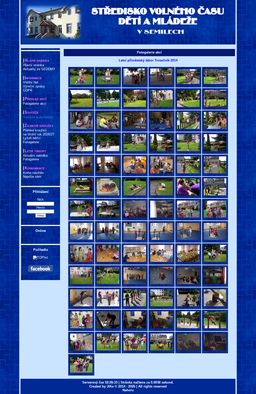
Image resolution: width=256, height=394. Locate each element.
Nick (40, 199)
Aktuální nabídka (35, 155)
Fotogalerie (31, 142)
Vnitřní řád (30, 82)
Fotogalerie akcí (34, 103)
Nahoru (128, 390)
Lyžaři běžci (31, 138)
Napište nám (32, 176)
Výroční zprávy (34, 86)
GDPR (27, 90)
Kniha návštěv (33, 173)
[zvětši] (81, 77)
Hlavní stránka (33, 65)
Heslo (40, 207)
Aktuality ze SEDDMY (39, 69)
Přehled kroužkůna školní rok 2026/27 (38, 132)
